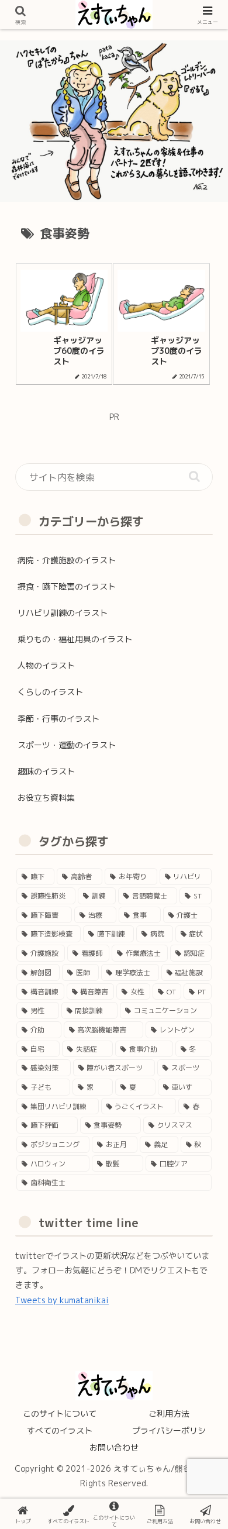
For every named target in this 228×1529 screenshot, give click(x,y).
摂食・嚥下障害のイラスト (67, 586)
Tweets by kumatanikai (62, 1300)
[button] (194, 476)
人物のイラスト (46, 665)
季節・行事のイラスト (58, 718)
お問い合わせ (114, 1447)
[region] (114, 120)
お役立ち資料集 (46, 797)
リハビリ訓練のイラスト (63, 612)
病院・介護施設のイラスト (67, 560)
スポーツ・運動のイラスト (67, 744)
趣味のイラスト (46, 771)
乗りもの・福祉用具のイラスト (75, 639)
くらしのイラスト (50, 691)
